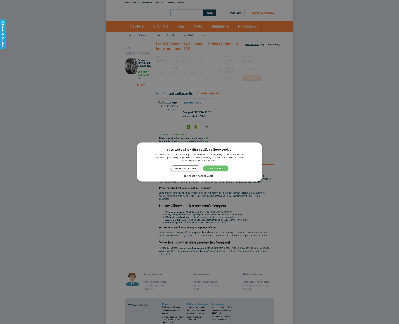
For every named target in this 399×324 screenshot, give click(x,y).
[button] (199, 176)
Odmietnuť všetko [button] (185, 168)
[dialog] (199, 162)
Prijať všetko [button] (215, 168)
